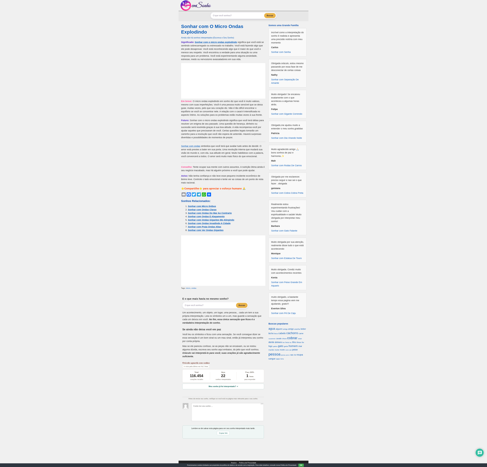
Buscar (270, 15)
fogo (270, 346)
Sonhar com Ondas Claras (202, 209)
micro (188, 288)
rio (295, 355)
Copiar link (223, 433)
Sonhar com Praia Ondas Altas (204, 227)
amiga (285, 329)
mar (300, 346)
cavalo (278, 339)
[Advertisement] (223, 81)
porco (288, 355)
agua (271, 328)
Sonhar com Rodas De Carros (286, 165)
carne (301, 333)
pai (290, 350)
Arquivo (234, 463)
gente (286, 346)
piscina (283, 355)
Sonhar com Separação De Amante (285, 81)
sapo (278, 359)
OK (301, 465)
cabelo (282, 333)
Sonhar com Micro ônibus (202, 206)
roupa (300, 354)
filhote (299, 342)
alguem (279, 329)
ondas (193, 288)
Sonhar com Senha (281, 52)
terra (282, 359)
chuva (284, 339)
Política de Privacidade (247, 463)
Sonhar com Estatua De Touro (286, 258)
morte (282, 350)
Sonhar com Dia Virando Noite (286, 138)
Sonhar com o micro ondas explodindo (216, 42)
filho (294, 342)
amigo (291, 329)
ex (284, 342)
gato (280, 345)
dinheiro (278, 342)
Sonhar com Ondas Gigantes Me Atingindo (211, 220)
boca (276, 333)
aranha (297, 329)
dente (271, 342)
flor (303, 342)
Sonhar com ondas (190, 146)
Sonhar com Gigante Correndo (286, 114)
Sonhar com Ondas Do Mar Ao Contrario (210, 213)
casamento (271, 338)
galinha (275, 346)
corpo (300, 338)
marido (271, 350)
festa (287, 342)
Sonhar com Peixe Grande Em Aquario (286, 284)
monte (277, 350)
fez (291, 342)
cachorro (292, 333)
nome (287, 350)
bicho (271, 333)
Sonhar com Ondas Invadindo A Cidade (209, 223)
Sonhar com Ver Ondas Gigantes (205, 230)
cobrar (292, 338)
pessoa (274, 354)
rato (291, 355)
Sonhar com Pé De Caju (283, 313)
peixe (295, 349)
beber (303, 329)
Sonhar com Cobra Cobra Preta (287, 193)
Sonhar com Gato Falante (284, 230)
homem (293, 345)
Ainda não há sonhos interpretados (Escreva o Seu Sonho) (207, 37)
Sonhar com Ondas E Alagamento (206, 216)
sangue (271, 359)
